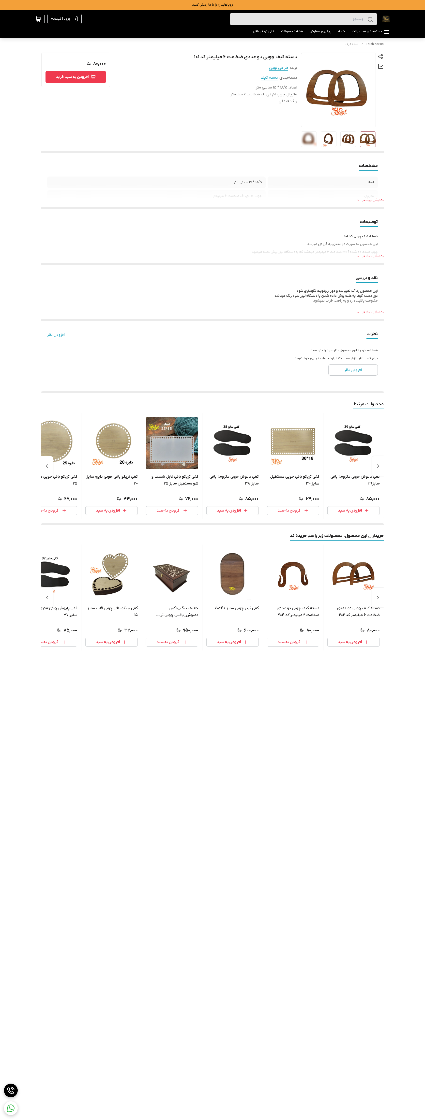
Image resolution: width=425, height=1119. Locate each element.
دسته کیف (352, 44)
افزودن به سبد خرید (72, 76)
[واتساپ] (11, 1108)
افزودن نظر (56, 334)
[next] (47, 466)
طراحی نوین (278, 67)
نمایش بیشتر (373, 200)
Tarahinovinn (375, 44)
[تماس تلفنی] (11, 1090)
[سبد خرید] (38, 19)
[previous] (378, 466)
